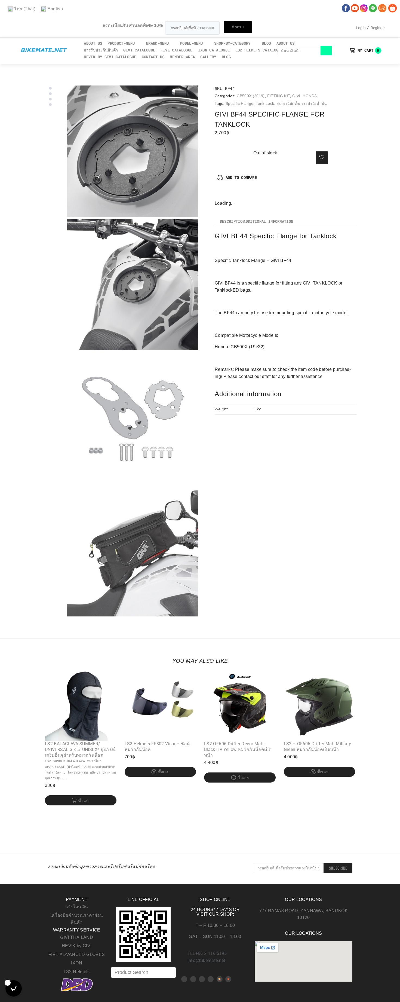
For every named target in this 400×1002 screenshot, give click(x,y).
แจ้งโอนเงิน (76, 907)
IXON (76, 963)
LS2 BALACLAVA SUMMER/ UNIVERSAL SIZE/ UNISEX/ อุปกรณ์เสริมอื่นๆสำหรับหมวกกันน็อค (80, 749)
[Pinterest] (228, 194)
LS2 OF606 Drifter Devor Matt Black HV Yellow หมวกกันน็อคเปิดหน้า (237, 749)
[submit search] (326, 50)
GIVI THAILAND (76, 937)
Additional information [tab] (268, 221)
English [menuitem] (55, 9)
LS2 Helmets (77, 971)
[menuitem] (21, 9)
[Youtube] (193, 979)
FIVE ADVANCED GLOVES (76, 954)
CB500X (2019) (251, 96)
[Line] (211, 979)
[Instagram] (236, 194)
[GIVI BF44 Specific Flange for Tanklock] (132, 151)
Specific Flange (239, 103)
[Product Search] (143, 972)
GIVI (296, 96)
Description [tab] (232, 221)
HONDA (310, 96)
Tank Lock (265, 103)
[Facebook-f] (219, 194)
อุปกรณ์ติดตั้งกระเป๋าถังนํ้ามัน (301, 103)
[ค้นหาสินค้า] (299, 50)
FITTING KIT (278, 96)
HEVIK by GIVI (77, 945)
